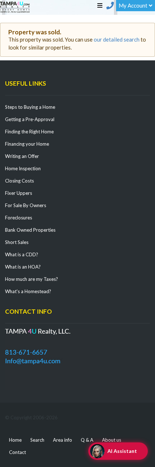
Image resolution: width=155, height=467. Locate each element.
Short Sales (16, 242)
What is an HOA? (23, 267)
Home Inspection (23, 168)
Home (15, 440)
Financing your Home (27, 144)
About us (111, 440)
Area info (62, 440)
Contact (17, 452)
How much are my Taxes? (31, 279)
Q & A (87, 440)
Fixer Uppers (18, 193)
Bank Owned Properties (30, 230)
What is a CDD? (21, 254)
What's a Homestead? (28, 291)
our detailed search (117, 39)
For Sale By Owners (25, 205)
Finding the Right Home (29, 131)
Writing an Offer (22, 156)
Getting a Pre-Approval (29, 119)
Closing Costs (19, 181)
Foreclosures (18, 217)
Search (37, 440)
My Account (133, 5)
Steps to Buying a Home (30, 107)
